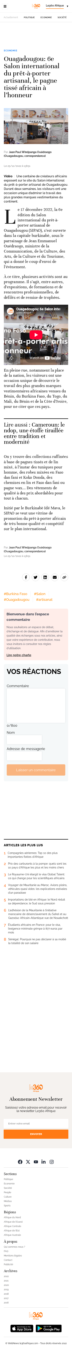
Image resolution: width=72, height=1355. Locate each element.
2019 (6, 1289)
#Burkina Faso (15, 594)
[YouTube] (36, 1161)
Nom (11, 733)
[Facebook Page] (20, 1161)
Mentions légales (13, 1255)
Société (62, 17)
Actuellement (11, 17)
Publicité (8, 1264)
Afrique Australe (12, 1235)
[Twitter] (28, 1161)
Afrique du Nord (12, 1217)
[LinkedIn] (43, 1161)
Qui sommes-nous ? (14, 1247)
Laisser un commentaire (36, 770)
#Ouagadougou (16, 600)
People (7, 1192)
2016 (6, 1302)
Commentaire (18, 686)
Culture (8, 1196)
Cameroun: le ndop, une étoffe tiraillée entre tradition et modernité (34, 433)
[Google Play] (49, 1328)
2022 (6, 1276)
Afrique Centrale (12, 1226)
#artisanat (44, 600)
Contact (8, 1260)
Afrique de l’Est (12, 1230)
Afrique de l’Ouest (13, 1222)
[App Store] (21, 1328)
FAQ (6, 1251)
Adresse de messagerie (26, 749)
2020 (6, 1285)
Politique (29, 17)
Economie (46, 17)
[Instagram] (51, 1161)
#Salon (40, 594)
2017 (6, 1298)
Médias (8, 1201)
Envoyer (36, 1134)
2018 (6, 1294)
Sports (7, 1205)
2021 (6, 1280)
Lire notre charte (19, 655)
